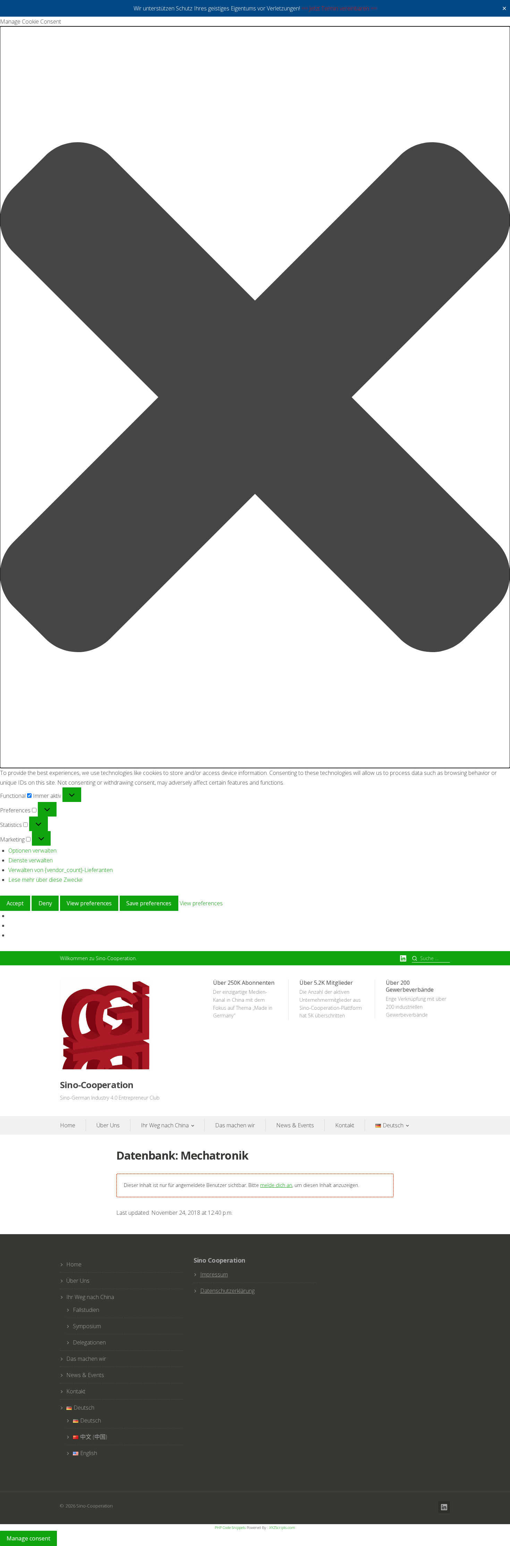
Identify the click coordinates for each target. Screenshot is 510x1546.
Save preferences (148, 903)
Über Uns (108, 1125)
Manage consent (28, 1538)
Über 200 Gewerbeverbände (416, 998)
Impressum (214, 1274)
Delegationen (89, 1342)
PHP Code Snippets (230, 1527)
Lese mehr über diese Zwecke (45, 879)
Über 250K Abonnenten (243, 999)
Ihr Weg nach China (165, 1125)
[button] (255, 397)
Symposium (87, 1326)
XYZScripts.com (282, 1527)
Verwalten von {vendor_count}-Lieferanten (60, 870)
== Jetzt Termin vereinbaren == (339, 8)
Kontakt (344, 1125)
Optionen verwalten (32, 850)
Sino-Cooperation (97, 1085)
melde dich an (276, 1185)
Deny (45, 903)
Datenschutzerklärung (227, 1291)
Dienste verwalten (30, 860)
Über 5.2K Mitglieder (330, 999)
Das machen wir (235, 1125)
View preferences (89, 903)
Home (67, 1125)
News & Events (295, 1125)
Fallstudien (86, 1310)
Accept (15, 903)
